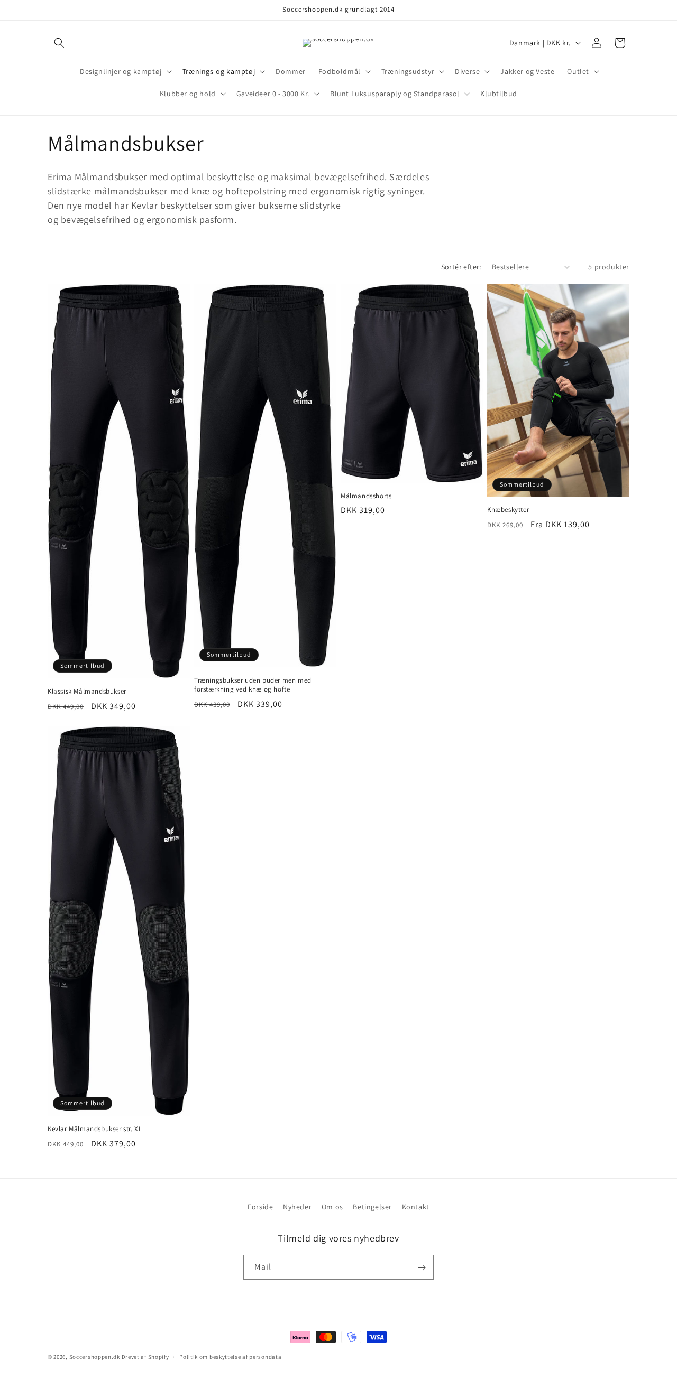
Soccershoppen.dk (94, 1356)
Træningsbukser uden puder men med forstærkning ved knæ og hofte (253, 685)
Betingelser (372, 1206)
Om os (332, 1206)
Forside (260, 1206)
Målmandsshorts (366, 496)
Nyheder (297, 1206)
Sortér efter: (461, 267)
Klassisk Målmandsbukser (87, 691)
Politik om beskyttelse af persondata (230, 1356)
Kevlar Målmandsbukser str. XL (95, 1129)
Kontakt (415, 1206)
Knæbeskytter (508, 510)
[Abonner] (421, 1267)
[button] (59, 42)
